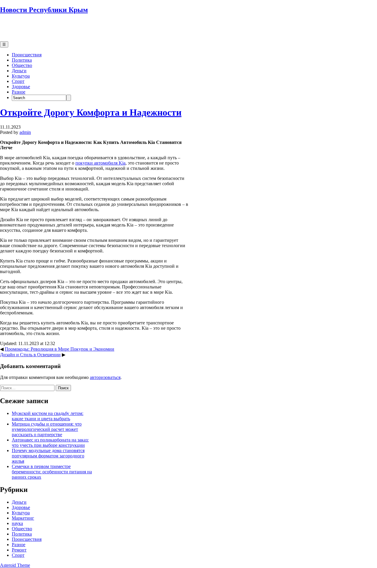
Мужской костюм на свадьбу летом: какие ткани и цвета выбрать (47, 416)
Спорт (18, 81)
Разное (18, 91)
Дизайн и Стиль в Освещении (30, 354)
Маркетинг (23, 518)
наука (17, 523)
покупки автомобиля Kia (100, 162)
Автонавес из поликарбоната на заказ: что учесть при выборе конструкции (50, 442)
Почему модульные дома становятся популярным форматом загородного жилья (48, 456)
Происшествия (27, 54)
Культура (21, 75)
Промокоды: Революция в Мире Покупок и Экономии (59, 349)
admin (25, 132)
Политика (22, 60)
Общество (22, 65)
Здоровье (21, 86)
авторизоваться (105, 377)
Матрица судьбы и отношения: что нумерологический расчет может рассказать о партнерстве (47, 429)
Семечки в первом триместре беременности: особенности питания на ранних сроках (52, 472)
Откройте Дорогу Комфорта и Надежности (90, 112)
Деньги (19, 70)
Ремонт (19, 549)
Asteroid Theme (15, 565)
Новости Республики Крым (44, 10)
